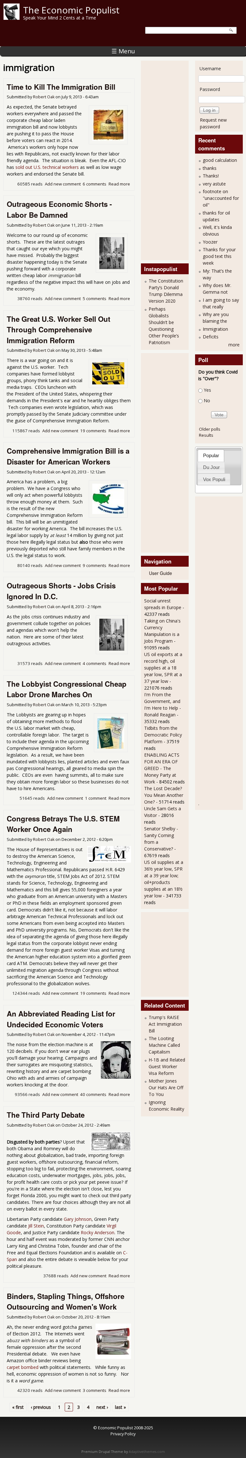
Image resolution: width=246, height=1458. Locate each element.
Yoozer (210, 242)
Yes (207, 390)
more (234, 345)
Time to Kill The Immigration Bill (61, 87)
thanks (210, 168)
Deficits (210, 337)
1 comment (95, 798)
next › (102, 1407)
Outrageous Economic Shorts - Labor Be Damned (59, 209)
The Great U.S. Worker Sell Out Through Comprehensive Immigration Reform (58, 329)
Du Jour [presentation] (211, 467)
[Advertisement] (169, 159)
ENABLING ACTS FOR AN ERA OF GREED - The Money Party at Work (161, 768)
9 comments (94, 565)
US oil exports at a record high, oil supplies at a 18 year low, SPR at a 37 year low (163, 667)
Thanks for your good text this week (219, 256)
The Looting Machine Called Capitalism (164, 1045)
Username (210, 68)
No (207, 400)
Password (210, 89)
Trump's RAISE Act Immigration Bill (165, 1024)
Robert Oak (43, 97)
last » (120, 1407)
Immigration (215, 329)
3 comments (94, 1390)
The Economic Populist (71, 10)
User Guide (160, 573)
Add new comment (63, 184)
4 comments (94, 663)
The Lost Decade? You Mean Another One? (163, 795)
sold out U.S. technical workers (47, 167)
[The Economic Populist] (12, 18)
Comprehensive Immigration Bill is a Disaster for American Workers (68, 456)
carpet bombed (22, 1367)
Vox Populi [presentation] (214, 479)
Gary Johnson (78, 1219)
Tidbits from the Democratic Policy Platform (163, 734)
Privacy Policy (123, 1434)
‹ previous (41, 1407)
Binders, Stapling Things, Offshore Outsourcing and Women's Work (65, 1301)
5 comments (94, 298)
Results (206, 435)
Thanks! (211, 176)
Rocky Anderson (97, 1232)
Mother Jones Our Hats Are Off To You (166, 1087)
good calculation (220, 160)
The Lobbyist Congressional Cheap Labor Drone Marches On (67, 689)
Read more (119, 184)
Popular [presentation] (211, 455)
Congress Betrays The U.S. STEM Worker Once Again (63, 824)
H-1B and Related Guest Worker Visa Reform (167, 1066)
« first (18, 1407)
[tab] (211, 455)
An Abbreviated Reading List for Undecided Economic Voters (61, 1019)
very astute (214, 184)
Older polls (209, 429)
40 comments (93, 1094)
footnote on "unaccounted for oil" (221, 198)
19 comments (93, 431)
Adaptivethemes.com (147, 1451)
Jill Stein (36, 1226)
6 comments (94, 184)
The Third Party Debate (46, 1115)
